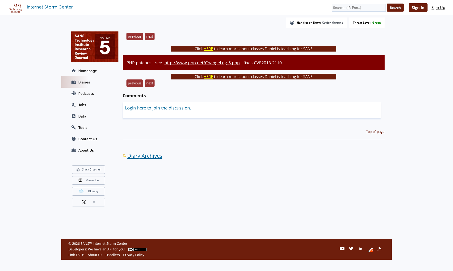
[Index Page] (15, 7)
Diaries (84, 82)
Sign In (418, 7)
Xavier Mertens (332, 23)
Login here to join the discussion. (158, 108)
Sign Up (438, 7)
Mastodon (92, 180)
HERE (208, 48)
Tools (82, 127)
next (149, 36)
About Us (86, 150)
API (109, 249)
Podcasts (86, 93)
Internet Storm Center (50, 7)
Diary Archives (144, 155)
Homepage (87, 70)
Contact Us (87, 138)
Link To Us (76, 255)
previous (135, 36)
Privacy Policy (133, 255)
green (376, 23)
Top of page (375, 131)
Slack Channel (91, 169)
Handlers (112, 255)
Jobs (82, 104)
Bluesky (93, 191)
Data (82, 116)
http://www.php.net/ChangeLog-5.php (202, 63)
